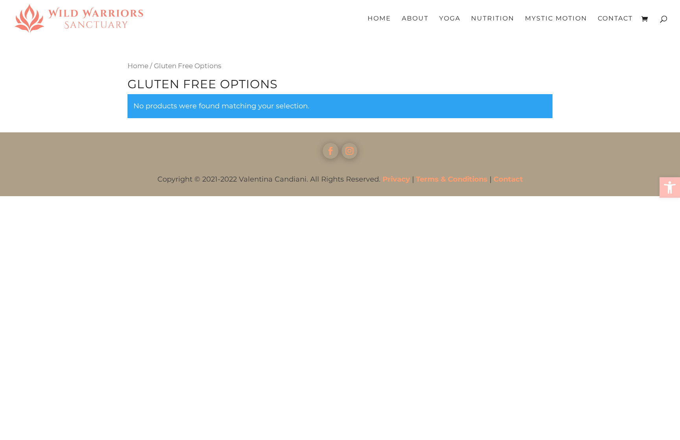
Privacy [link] (396, 179)
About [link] (415, 19)
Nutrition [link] (492, 19)
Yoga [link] (449, 19)
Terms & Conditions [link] (452, 179)
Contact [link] (615, 19)
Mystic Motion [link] (556, 19)
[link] (670, 187)
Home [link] (379, 19)
